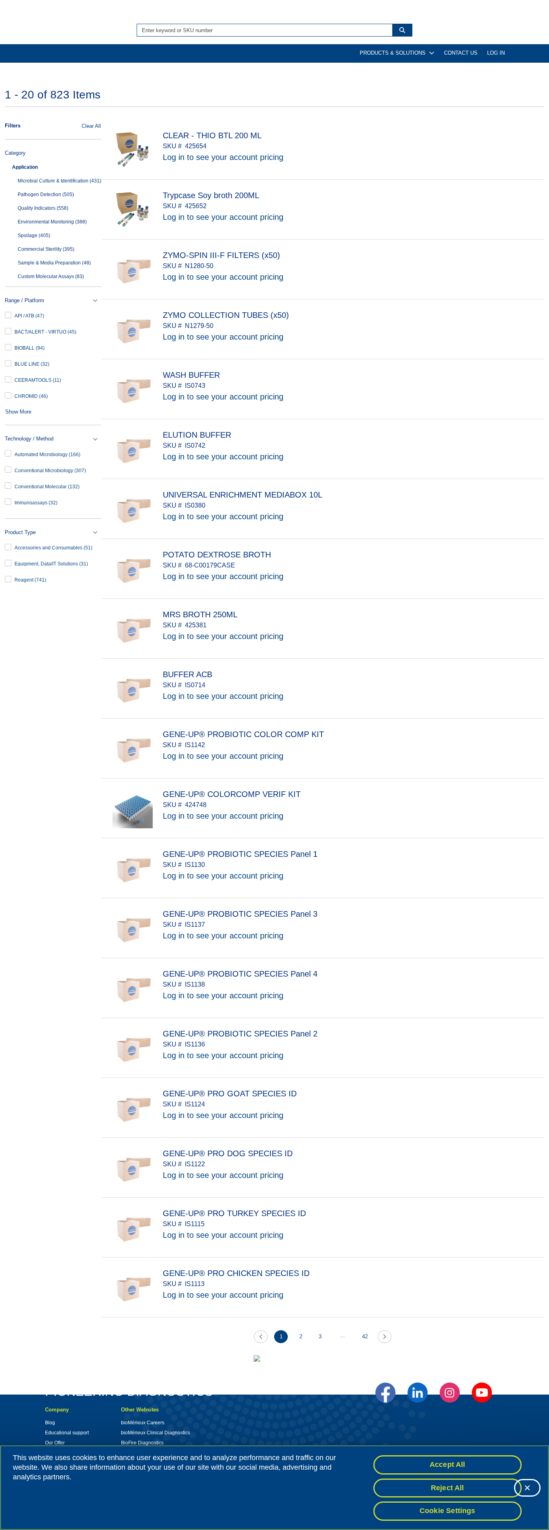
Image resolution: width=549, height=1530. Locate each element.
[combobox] (261, 30)
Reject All (447, 1488)
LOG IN (496, 53)
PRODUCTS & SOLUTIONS (393, 53)
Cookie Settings (447, 1511)
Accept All (447, 1464)
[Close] (527, 1488)
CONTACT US (460, 53)
